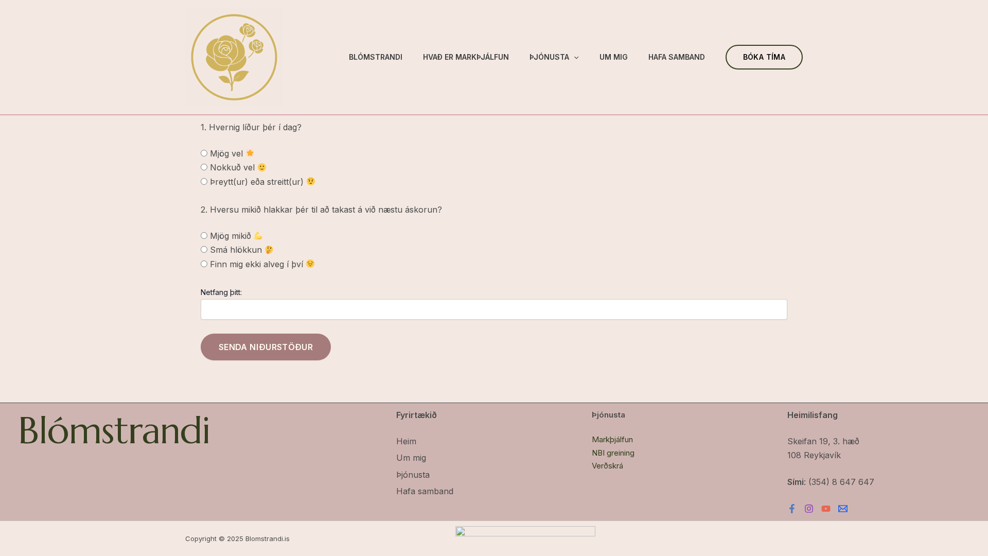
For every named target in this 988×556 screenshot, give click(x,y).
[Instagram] (809, 508)
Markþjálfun (612, 439)
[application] (573, 57)
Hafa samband (676, 57)
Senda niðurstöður (266, 347)
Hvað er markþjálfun (466, 57)
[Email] (843, 508)
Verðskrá (607, 466)
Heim (406, 441)
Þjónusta (549, 57)
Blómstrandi (375, 57)
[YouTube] (826, 508)
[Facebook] (792, 508)
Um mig (613, 57)
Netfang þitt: (221, 292)
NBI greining (613, 453)
